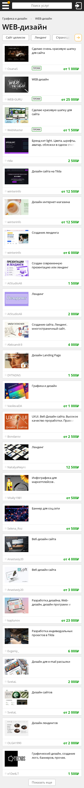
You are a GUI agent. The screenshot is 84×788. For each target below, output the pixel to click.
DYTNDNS (14, 375)
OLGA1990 (14, 743)
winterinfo (14, 191)
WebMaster (15, 130)
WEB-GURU (14, 99)
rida (10, 161)
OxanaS (12, 69)
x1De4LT (13, 774)
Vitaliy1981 (14, 498)
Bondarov (14, 436)
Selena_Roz (14, 528)
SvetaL (11, 682)
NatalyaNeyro (16, 467)
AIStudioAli (14, 283)
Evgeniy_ (13, 651)
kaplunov (13, 620)
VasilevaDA (14, 406)
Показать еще (42, 782)
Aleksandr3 (14, 345)
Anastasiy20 (15, 559)
